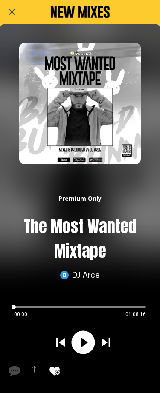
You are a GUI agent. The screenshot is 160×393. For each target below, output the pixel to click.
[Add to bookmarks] (54, 371)
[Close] (12, 12)
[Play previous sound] (60, 342)
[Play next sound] (105, 342)
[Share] (34, 371)
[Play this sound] (83, 342)
